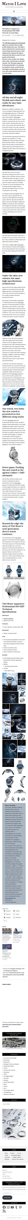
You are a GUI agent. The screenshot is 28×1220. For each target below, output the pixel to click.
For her (5, 1068)
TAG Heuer (8, 113)
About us (4, 1170)
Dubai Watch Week (9, 1066)
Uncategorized (7, 1092)
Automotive (7, 1060)
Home (4, 1174)
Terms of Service (7, 1178)
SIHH (5, 1088)
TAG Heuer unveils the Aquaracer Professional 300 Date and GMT (7, 937)
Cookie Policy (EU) (7, 1172)
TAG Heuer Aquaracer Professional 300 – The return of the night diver (6, 953)
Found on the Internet (9, 1070)
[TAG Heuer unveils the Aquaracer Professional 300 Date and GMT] (7, 931)
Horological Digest (8, 1076)
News (5, 1084)
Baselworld (6, 1062)
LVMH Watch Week (9, 1082)
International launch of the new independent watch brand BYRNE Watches (13, 974)
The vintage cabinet (9, 1090)
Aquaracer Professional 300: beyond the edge (17, 936)
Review (5, 1086)
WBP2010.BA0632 (8, 618)
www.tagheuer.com (10, 898)
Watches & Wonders (9, 1094)
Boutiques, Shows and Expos (11, 1064)
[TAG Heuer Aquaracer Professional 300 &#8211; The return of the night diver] (7, 946)
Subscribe (7, 1197)
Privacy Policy (6, 1176)
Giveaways (6, 1072)
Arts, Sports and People (10, 1058)
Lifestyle (6, 1080)
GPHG (5, 1074)
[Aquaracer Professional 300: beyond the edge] (18, 931)
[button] (9, 682)
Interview (6, 1078)
